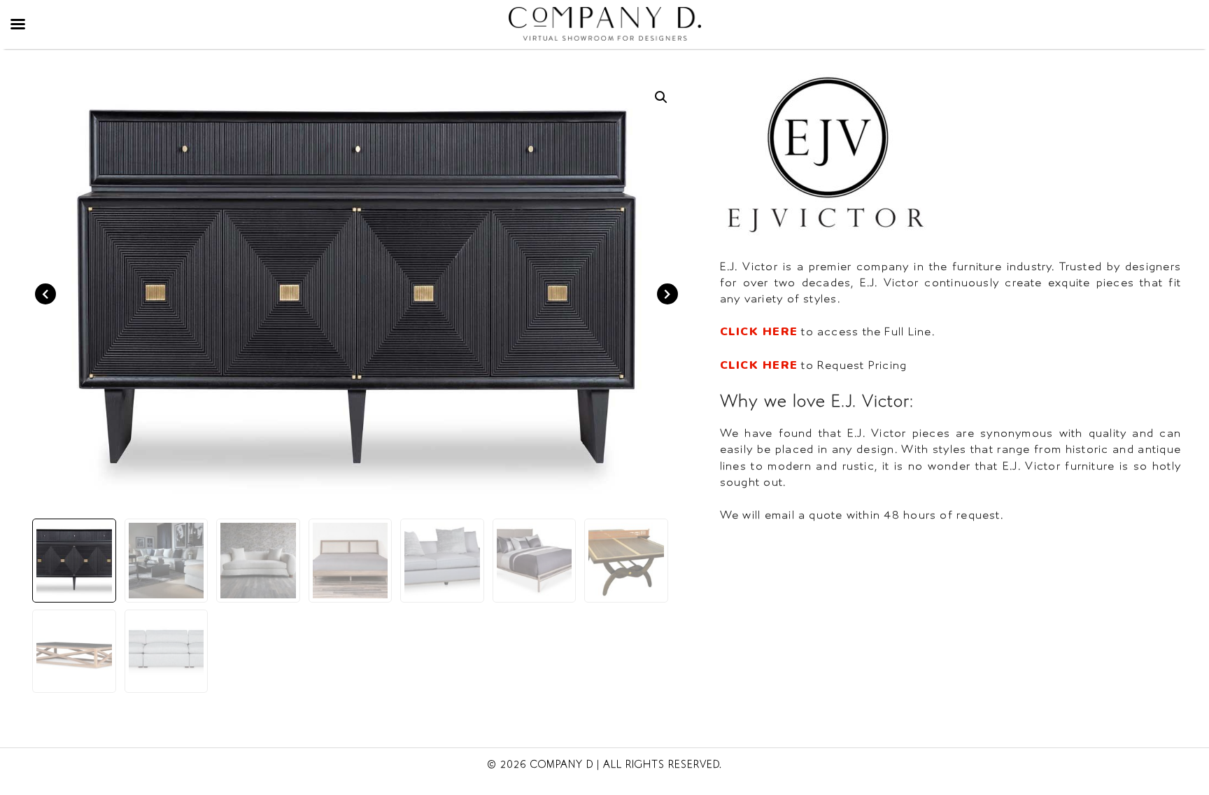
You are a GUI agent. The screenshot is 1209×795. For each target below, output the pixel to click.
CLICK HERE (759, 331)
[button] (661, 97)
